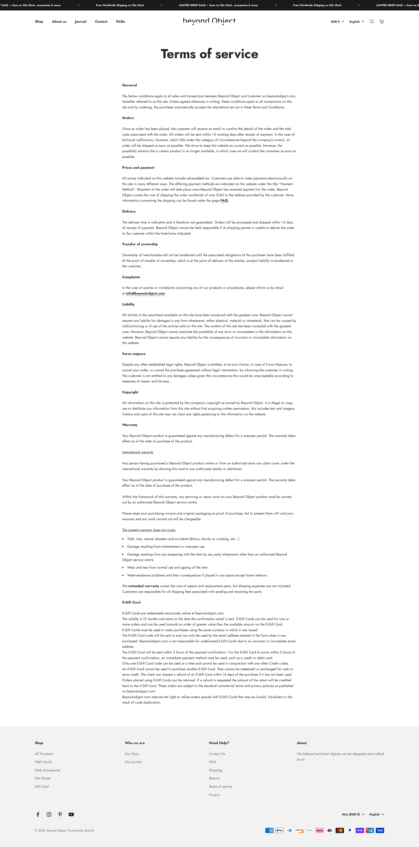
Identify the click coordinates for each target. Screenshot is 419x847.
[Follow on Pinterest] (60, 814)
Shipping (215, 770)
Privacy (214, 794)
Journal (80, 21)
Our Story (132, 753)
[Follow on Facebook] (38, 814)
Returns (214, 778)
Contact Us (217, 753)
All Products (44, 753)
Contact (101, 21)
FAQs (120, 21)
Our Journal (133, 761)
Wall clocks (43, 761)
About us (59, 21)
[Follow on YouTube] (71, 814)
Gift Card (42, 786)
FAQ (224, 200)
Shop (39, 21)
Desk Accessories (47, 770)
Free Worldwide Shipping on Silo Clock (106, 5)
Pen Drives (42, 778)
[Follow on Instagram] (49, 814)
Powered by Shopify (81, 830)
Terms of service (220, 786)
